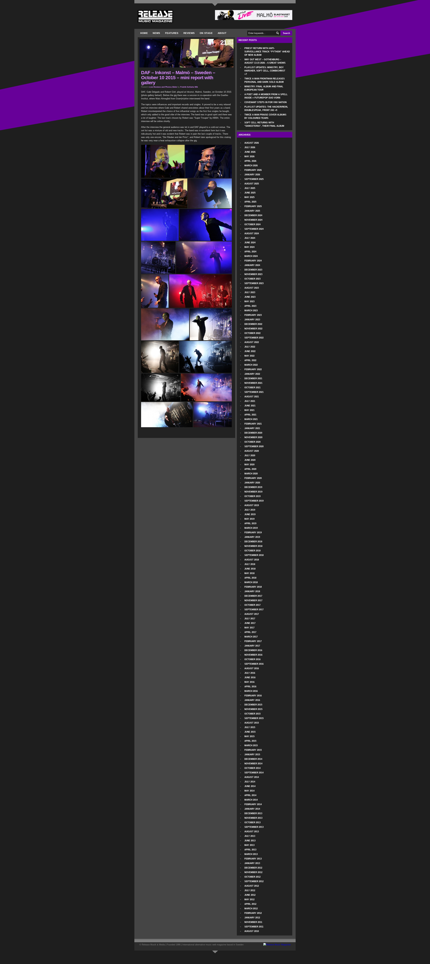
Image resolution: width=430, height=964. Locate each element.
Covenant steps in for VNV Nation (265, 102)
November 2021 (253, 383)
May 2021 (249, 410)
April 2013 (250, 849)
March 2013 (251, 854)
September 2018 (254, 555)
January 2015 (252, 754)
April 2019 (250, 523)
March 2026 (251, 165)
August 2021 (251, 396)
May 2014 (249, 790)
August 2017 (251, 614)
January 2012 (252, 917)
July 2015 (249, 727)
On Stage (206, 33)
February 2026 (253, 170)
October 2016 (252, 659)
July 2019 (249, 510)
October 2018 (252, 550)
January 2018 (252, 591)
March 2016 (251, 691)
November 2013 (253, 818)
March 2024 (251, 256)
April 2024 (250, 251)
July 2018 (249, 564)
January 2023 (252, 319)
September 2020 (254, 446)
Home (144, 33)
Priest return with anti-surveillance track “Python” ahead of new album (267, 51)
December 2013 (253, 813)
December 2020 (253, 433)
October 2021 (252, 387)
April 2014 (250, 795)
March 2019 (251, 528)
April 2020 (250, 469)
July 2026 (249, 147)
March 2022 (251, 365)
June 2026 (249, 152)
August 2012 (251, 886)
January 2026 (252, 174)
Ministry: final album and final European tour (263, 88)
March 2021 (251, 419)
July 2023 (249, 292)
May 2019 (249, 519)
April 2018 (250, 578)
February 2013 (253, 858)
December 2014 (253, 759)
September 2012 (254, 881)
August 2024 (251, 233)
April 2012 (250, 904)
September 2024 (254, 229)
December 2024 (253, 215)
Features (171, 33)
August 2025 (251, 183)
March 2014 (251, 800)
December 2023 (253, 269)
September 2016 (254, 664)
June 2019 (249, 514)
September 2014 (254, 772)
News (156, 33)
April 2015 (250, 741)
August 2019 (251, 505)
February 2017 (253, 641)
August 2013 (251, 831)
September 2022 (254, 337)
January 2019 (252, 537)
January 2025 (252, 211)
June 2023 (249, 297)
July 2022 (249, 346)
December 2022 (253, 324)
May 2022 (249, 356)
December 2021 (253, 378)
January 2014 (252, 809)
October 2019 (252, 496)
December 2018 (253, 541)
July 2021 (249, 401)
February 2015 (253, 750)
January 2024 (252, 265)
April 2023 (250, 306)
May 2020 (249, 464)
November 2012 (253, 872)
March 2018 (251, 582)
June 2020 (249, 460)
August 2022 (251, 342)
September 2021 (254, 392)
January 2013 (252, 863)
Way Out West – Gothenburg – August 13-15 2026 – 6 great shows (265, 61)
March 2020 (251, 473)
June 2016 (249, 677)
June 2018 (249, 568)
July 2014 (249, 781)
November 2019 (253, 491)
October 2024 (252, 224)
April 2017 (250, 632)
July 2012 (249, 890)
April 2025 (250, 202)
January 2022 (252, 374)
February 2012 (253, 913)
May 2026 (249, 156)
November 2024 (253, 220)
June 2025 (249, 192)
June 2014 (249, 786)
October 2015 (252, 713)
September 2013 (254, 827)
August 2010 (251, 931)
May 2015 (249, 736)
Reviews (189, 33)
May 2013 (249, 845)
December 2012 (253, 868)
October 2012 (252, 877)
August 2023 (251, 288)
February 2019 (253, 532)
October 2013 (252, 822)
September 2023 (254, 283)
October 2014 (252, 768)
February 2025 (253, 206)
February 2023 (253, 315)
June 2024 (249, 242)
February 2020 (253, 478)
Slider (174, 87)
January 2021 (252, 428)
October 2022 (252, 333)
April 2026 (250, 161)
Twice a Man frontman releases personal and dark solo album (264, 80)
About (222, 33)
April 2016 (250, 686)
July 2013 (249, 836)
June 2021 (249, 405)
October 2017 (252, 605)
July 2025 (249, 188)
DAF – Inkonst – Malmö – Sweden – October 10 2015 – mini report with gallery (178, 77)
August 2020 (251, 451)
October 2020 (252, 442)
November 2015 (253, 709)
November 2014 (253, 763)
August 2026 (251, 143)
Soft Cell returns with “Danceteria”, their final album (264, 124)
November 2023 (253, 274)
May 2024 (249, 247)
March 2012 (251, 908)
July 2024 (249, 238)
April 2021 (250, 414)
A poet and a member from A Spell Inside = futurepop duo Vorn (266, 96)
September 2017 (254, 609)
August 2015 (251, 723)
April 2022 (250, 360)
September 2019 (254, 501)
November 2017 (253, 600)
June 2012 (249, 895)
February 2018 (253, 587)
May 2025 (249, 197)
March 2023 (251, 310)
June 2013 (249, 840)
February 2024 (253, 260)
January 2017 (252, 646)
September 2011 (253, 926)
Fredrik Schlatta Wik (189, 87)
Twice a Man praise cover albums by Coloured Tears (265, 116)
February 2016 (253, 695)
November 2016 (253, 655)
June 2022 (249, 351)
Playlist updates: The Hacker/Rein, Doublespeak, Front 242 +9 (266, 108)
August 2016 (251, 668)
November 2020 (253, 437)
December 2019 (253, 487)
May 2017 (249, 627)
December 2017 (253, 596)
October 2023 (252, 279)
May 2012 (249, 899)
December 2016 (253, 650)
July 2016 (249, 673)
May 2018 (249, 573)
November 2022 (253, 328)
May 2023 (249, 301)
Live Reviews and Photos (160, 87)
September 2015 (254, 718)
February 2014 (253, 804)
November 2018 (253, 546)
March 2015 (251, 745)
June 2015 (249, 732)
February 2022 (253, 369)
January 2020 (252, 482)
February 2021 (253, 424)
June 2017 (249, 623)
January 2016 (252, 700)
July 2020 (249, 455)
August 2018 (251, 559)
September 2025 (254, 179)
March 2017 (251, 636)
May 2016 (249, 682)
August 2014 (251, 777)
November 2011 (253, 922)
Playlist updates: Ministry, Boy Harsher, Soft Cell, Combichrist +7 (264, 70)
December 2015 (253, 704)
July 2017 (249, 618)
